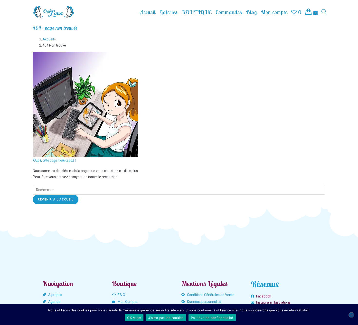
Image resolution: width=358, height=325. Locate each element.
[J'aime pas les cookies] (351, 315)
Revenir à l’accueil (56, 199)
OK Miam (134, 318)
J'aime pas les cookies (166, 318)
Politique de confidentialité (212, 318)
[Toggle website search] (324, 12)
